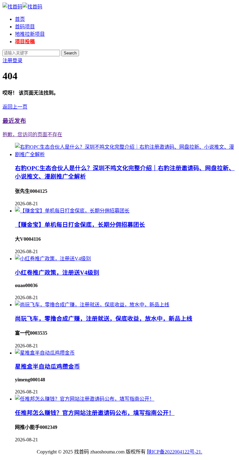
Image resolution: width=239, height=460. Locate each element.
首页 (20, 19)
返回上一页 (14, 106)
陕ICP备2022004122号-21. (174, 451)
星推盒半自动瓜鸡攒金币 (47, 366)
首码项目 (25, 26)
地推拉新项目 (30, 34)
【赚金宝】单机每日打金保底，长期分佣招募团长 (80, 224)
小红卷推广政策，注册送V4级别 (57, 272)
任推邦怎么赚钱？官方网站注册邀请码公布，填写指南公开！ (95, 413)
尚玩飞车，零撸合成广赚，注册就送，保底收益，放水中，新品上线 (103, 318)
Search (70, 53)
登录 (17, 60)
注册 (7, 60)
